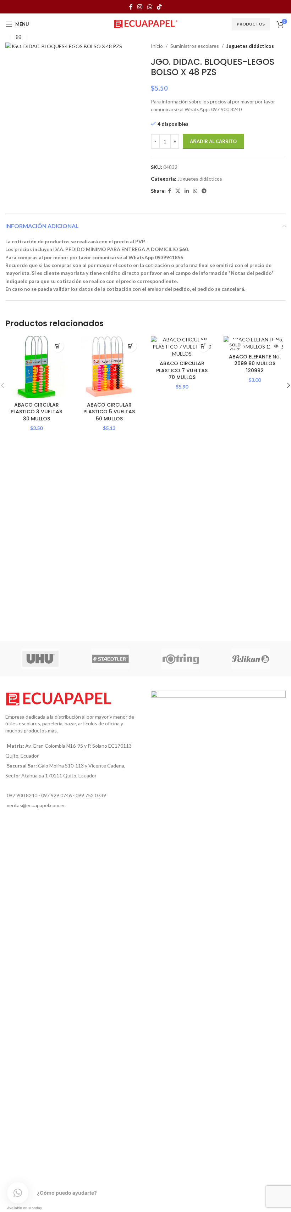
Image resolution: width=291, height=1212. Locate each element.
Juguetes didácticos (250, 46)
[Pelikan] (251, 658)
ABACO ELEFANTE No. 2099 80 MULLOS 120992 (255, 363)
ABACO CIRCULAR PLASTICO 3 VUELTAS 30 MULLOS (36, 411)
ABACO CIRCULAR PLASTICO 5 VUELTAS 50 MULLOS (109, 411)
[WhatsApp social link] (149, 6)
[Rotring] (181, 658)
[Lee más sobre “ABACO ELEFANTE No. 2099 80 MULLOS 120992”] (276, 346)
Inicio (157, 46)
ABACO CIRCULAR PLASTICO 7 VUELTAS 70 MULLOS (182, 370)
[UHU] (40, 658)
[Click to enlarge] (19, 37)
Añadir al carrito (213, 141)
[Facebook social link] (131, 6)
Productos (251, 24)
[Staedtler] (111, 658)
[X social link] (177, 191)
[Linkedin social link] (186, 191)
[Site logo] (145, 24)
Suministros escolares (194, 46)
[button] (57, 346)
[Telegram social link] (204, 191)
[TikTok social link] (159, 6)
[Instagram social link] (140, 6)
